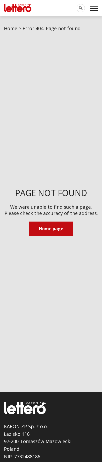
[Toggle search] (81, 8)
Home (10, 28)
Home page (51, 229)
